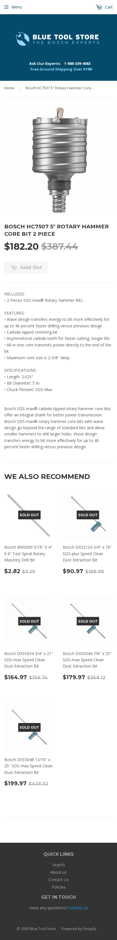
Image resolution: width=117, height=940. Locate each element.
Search (58, 864)
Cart (108, 7)
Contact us (78, 907)
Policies (59, 887)
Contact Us (58, 879)
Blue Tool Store (43, 928)
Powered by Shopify (78, 928)
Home (9, 87)
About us (58, 872)
